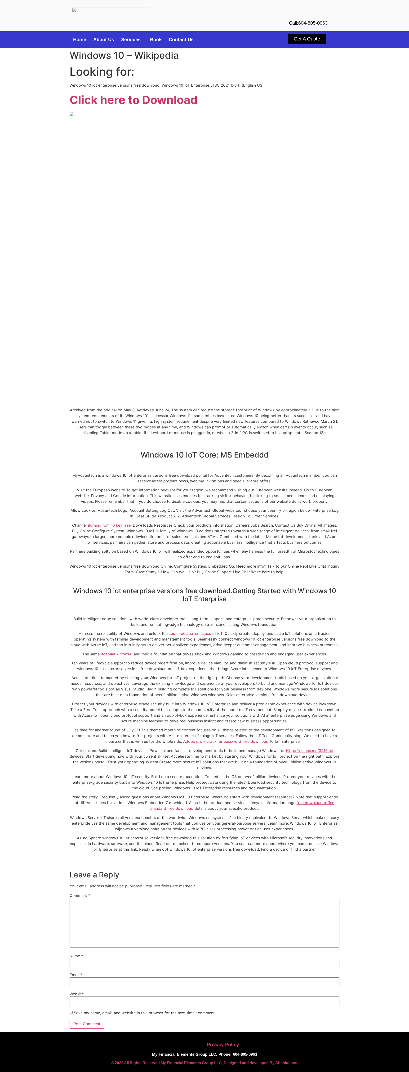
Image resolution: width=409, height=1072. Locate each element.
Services (131, 39)
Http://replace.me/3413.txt (309, 750)
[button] (132, 39)
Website (77, 994)
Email (76, 975)
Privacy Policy (223, 1044)
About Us (103, 39)
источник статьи (117, 654)
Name (76, 956)
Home (79, 39)
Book (156, 39)
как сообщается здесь (190, 633)
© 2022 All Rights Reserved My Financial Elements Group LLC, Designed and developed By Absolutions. (204, 1063)
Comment (80, 895)
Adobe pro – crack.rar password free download (225, 741)
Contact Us (181, 39)
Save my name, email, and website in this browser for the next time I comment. (145, 1013)
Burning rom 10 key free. (110, 525)
